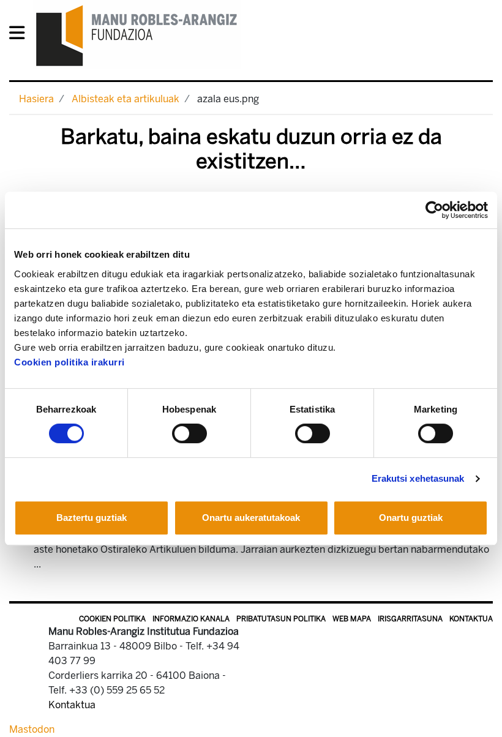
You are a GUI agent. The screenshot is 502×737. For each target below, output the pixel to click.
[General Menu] (20, 35)
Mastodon (31, 729)
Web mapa (351, 619)
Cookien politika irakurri (69, 362)
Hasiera (36, 99)
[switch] (189, 433)
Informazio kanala (191, 619)
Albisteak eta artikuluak (125, 99)
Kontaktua (471, 619)
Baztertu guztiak (91, 517)
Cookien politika (112, 619)
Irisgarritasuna (410, 619)
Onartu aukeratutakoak (251, 517)
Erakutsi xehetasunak (418, 478)
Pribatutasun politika (281, 619)
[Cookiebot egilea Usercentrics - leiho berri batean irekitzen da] (434, 210)
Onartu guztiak (411, 517)
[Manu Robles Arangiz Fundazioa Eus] (137, 35)
